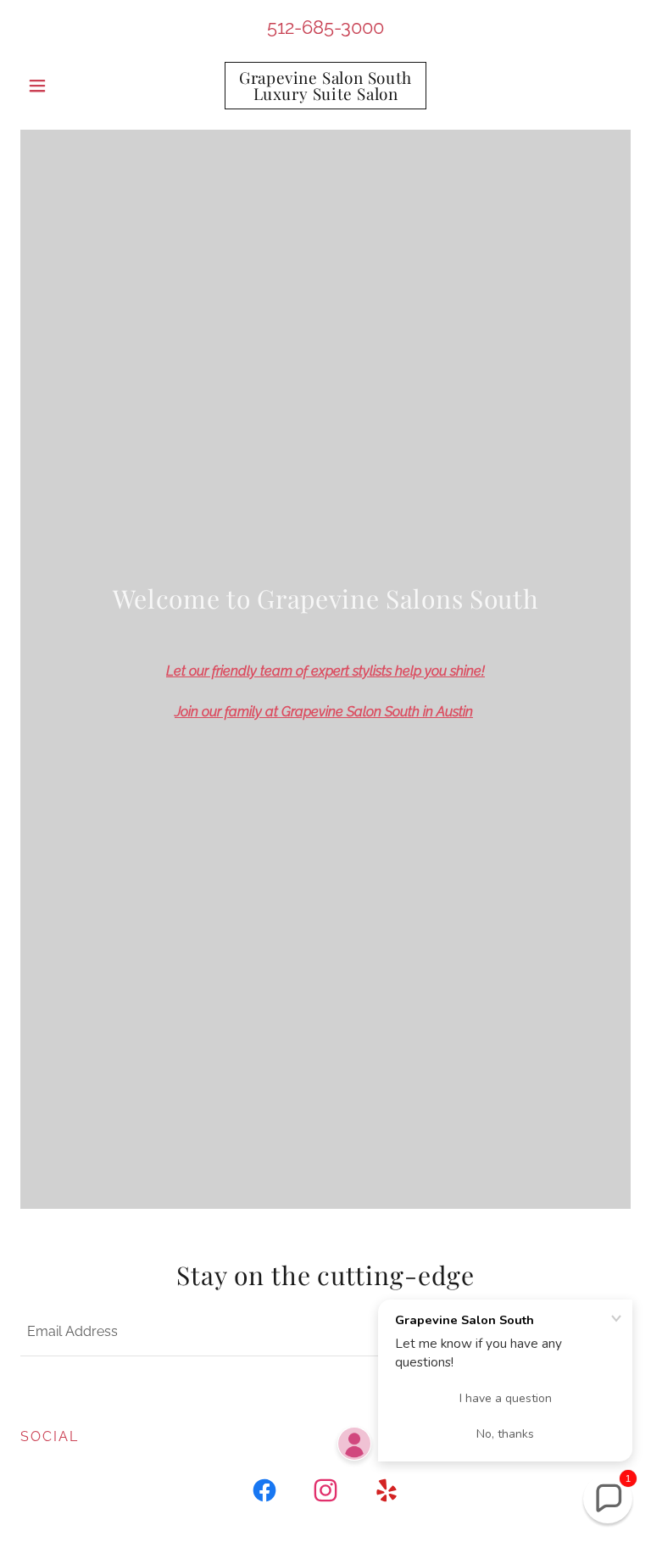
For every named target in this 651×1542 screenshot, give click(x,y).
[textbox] (243, 1332)
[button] (66, 86)
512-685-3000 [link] (325, 27)
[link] (325, 95)
